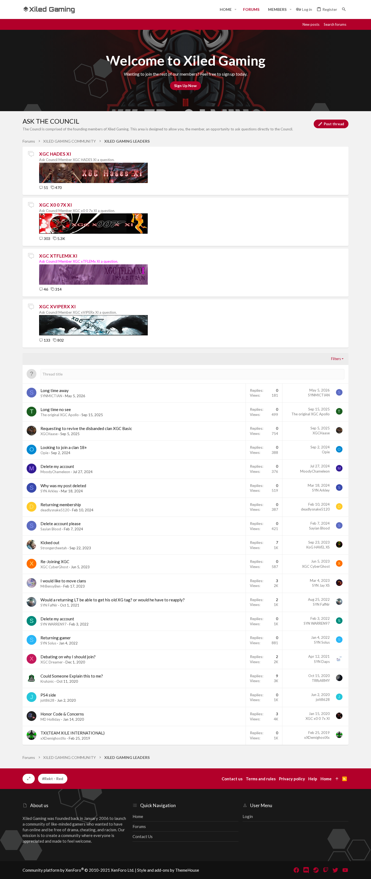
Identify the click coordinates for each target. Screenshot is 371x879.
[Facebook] (296, 870)
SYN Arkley (49, 491)
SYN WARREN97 (53, 624)
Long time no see (55, 409)
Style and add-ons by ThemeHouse (168, 870)
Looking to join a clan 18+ (63, 447)
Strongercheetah (53, 548)
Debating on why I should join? (68, 656)
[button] (235, 9)
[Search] (343, 9)
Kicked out (49, 542)
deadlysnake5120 (54, 510)
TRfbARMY (321, 680)
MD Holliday (50, 719)
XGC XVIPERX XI (57, 306)
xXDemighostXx (53, 738)
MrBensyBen (50, 586)
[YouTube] (345, 870)
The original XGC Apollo (59, 415)
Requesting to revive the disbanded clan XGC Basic (86, 428)
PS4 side (48, 694)
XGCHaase (49, 434)
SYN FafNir (48, 605)
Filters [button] (336, 359)
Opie (44, 453)
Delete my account (57, 466)
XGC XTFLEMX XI (58, 256)
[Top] (337, 778)
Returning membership (60, 504)
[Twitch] (325, 870)
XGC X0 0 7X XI (55, 205)
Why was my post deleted (63, 485)
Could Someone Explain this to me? (71, 675)
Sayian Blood (50, 529)
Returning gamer (55, 637)
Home (138, 816)
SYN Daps (322, 661)
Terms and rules (261, 778)
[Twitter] (335, 870)
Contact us (143, 836)
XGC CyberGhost (54, 567)
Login (248, 816)
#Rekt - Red (52, 778)
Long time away (54, 390)
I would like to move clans (63, 580)
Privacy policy (292, 778)
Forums (139, 826)
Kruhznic (47, 681)
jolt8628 (47, 700)
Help (312, 778)
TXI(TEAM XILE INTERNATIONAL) (72, 732)
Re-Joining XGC (54, 561)
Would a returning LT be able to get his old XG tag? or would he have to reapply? (112, 599)
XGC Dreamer (51, 662)
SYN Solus (48, 643)
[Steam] (316, 870)
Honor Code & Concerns (62, 713)
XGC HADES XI (55, 154)
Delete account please (60, 523)
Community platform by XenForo (78, 870)
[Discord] (306, 870)
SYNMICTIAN (51, 396)
